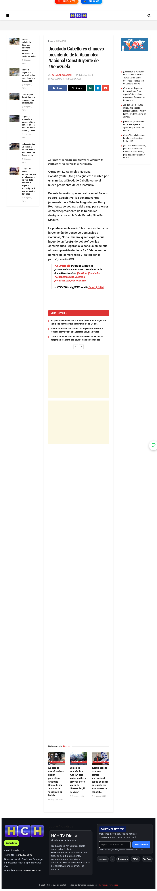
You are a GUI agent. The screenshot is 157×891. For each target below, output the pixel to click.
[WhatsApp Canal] (153, 445)
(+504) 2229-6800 (23, 854)
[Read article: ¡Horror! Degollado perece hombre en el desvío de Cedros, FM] (14, 72)
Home (50, 41)
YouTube (147, 859)
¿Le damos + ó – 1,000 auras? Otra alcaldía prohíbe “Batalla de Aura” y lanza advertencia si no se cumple (134, 111)
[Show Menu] (7, 15)
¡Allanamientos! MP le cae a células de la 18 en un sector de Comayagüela (28, 149)
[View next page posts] (81, 347)
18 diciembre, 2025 (84, 75)
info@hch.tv (17, 850)
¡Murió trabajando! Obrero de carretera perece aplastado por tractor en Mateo (29, 47)
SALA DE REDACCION (62, 75)
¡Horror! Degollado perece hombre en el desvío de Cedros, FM (28, 75)
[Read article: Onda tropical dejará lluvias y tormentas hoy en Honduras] (14, 96)
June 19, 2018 (96, 287)
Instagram (123, 859)
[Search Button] (149, 15)
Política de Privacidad (108, 884)
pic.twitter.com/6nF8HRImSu (70, 280)
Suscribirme (141, 844)
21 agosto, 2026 (56, 800)
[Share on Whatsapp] (90, 88)
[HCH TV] (24, 830)
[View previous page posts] (75, 347)
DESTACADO (61, 41)
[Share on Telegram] (98, 88)
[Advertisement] (78, 24)
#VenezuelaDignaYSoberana (69, 276)
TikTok (135, 859)
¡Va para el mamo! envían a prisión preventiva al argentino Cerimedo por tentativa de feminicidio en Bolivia (56, 781)
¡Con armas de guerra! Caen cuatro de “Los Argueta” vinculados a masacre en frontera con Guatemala (134, 94)
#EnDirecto (60, 265)
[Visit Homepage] (78, 15)
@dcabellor (94, 273)
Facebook (102, 859)
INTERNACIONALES (72, 79)
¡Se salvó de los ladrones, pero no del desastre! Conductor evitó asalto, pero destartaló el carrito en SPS (134, 151)
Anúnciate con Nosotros (28, 870)
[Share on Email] (105, 88)
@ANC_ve (82, 273)
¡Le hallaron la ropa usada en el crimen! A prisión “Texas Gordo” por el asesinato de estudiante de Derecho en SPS (134, 77)
